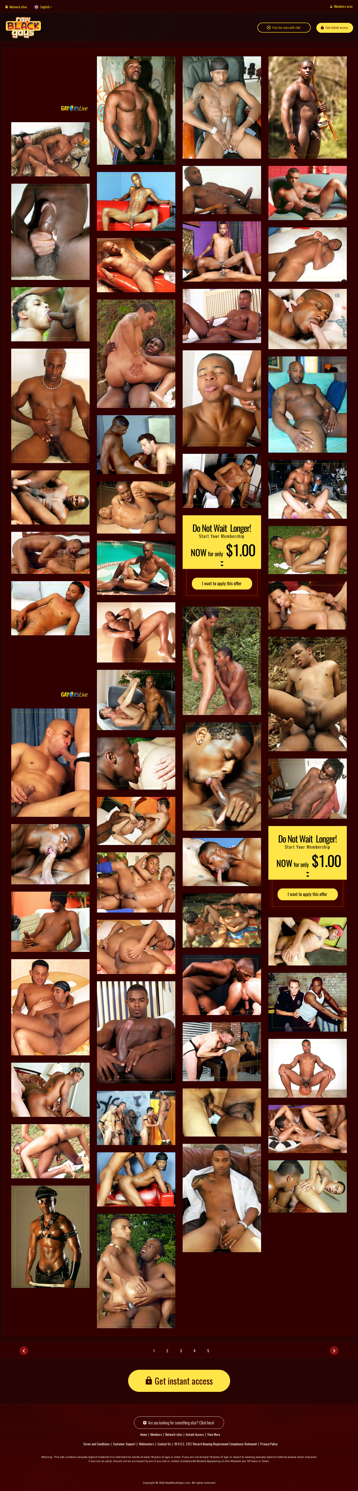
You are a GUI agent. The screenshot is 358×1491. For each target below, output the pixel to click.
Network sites (18, 6)
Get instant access (337, 27)
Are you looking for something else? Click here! (181, 1423)
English (44, 6)
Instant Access (195, 1434)
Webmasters (146, 1443)
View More (213, 1434)
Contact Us (164, 1443)
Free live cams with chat (286, 27)
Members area (343, 6)
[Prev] (23, 1350)
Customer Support (124, 1443)
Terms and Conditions (96, 1443)
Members (156, 1434)
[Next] (334, 1350)
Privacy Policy (268, 1443)
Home (143, 1434)
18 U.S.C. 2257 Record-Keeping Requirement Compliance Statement (215, 1443)
